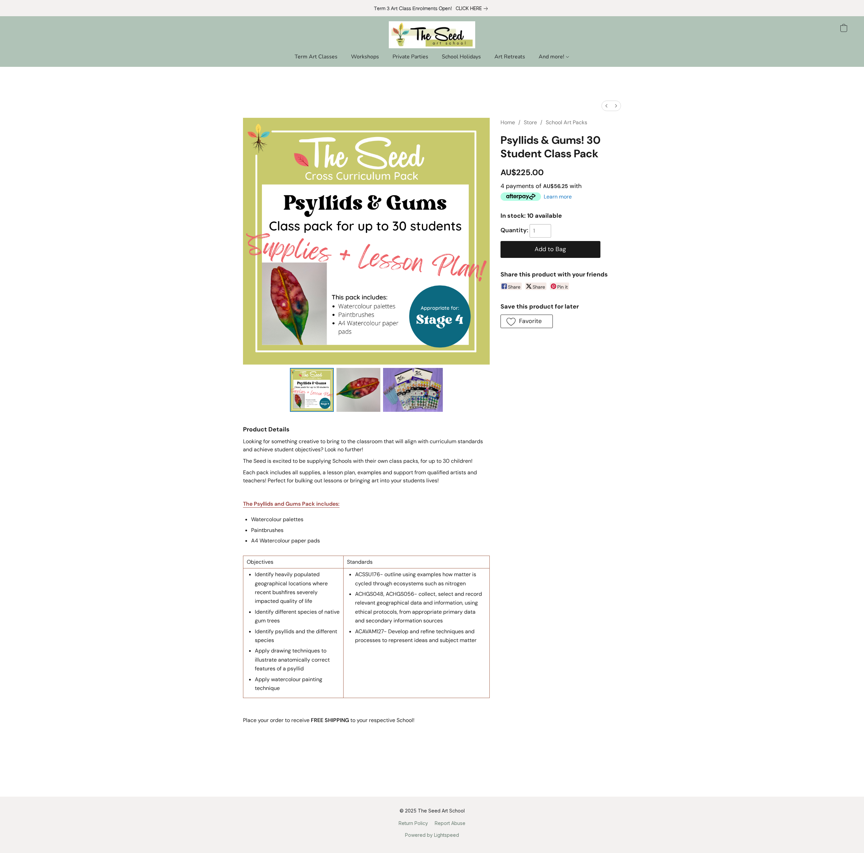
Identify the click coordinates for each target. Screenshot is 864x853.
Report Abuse (450, 823)
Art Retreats (509, 56)
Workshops (365, 56)
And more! (552, 56)
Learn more (558, 196)
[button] (432, 34)
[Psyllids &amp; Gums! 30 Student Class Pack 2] (413, 390)
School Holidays (461, 56)
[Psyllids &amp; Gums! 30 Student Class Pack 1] (358, 390)
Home (508, 122)
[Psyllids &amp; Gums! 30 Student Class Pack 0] (312, 390)
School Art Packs (566, 122)
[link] (473, 8)
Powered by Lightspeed (432, 835)
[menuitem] (606, 106)
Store (530, 122)
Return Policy (413, 823)
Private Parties (410, 56)
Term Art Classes (316, 56)
